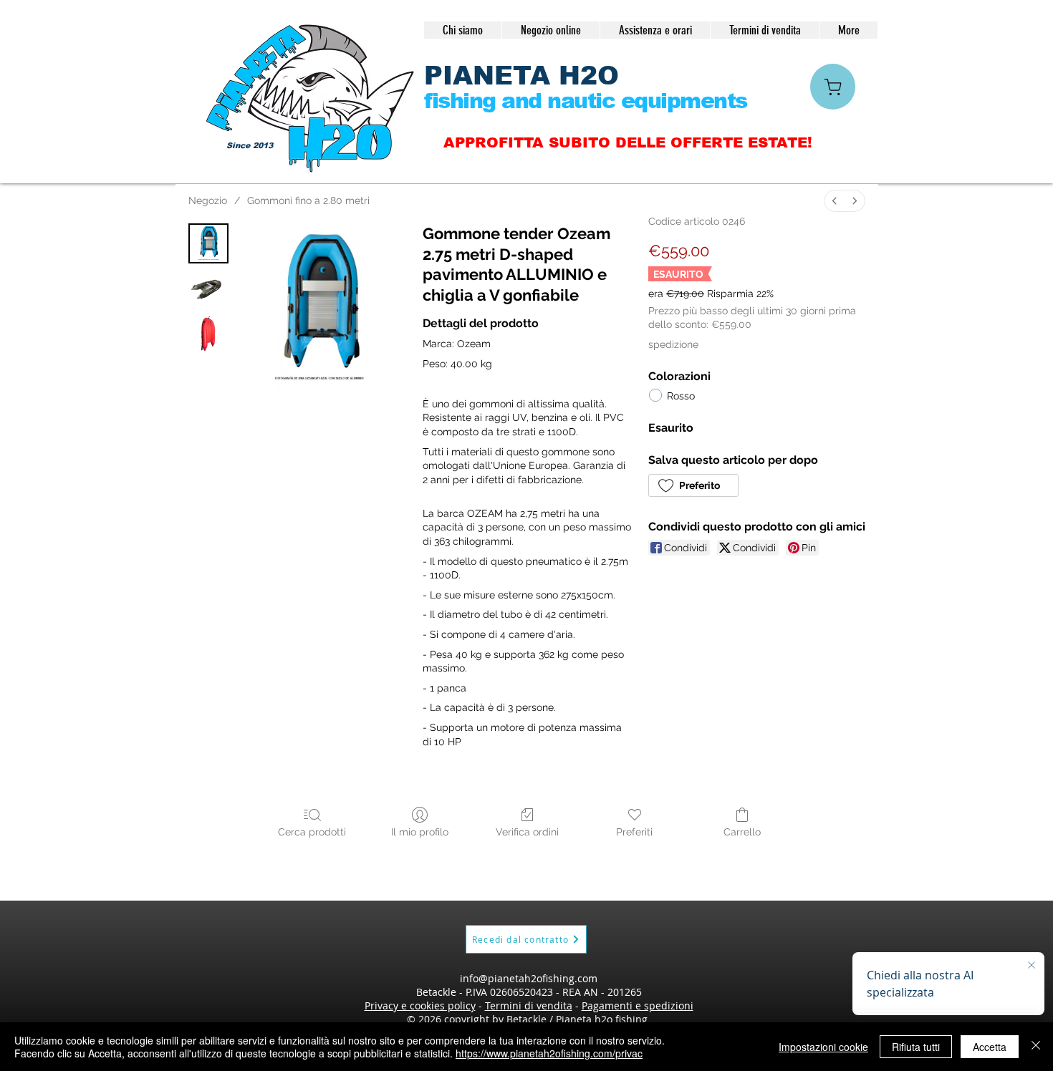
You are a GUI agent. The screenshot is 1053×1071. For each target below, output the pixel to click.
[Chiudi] (1035, 1047)
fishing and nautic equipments (585, 100)
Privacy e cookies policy (420, 1005)
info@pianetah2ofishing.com (528, 978)
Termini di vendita (528, 1005)
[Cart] (832, 87)
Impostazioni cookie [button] (823, 1047)
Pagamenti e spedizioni (637, 1005)
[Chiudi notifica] (1031, 965)
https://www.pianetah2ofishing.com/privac (549, 1053)
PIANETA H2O (521, 75)
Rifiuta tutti (916, 1047)
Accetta (989, 1047)
